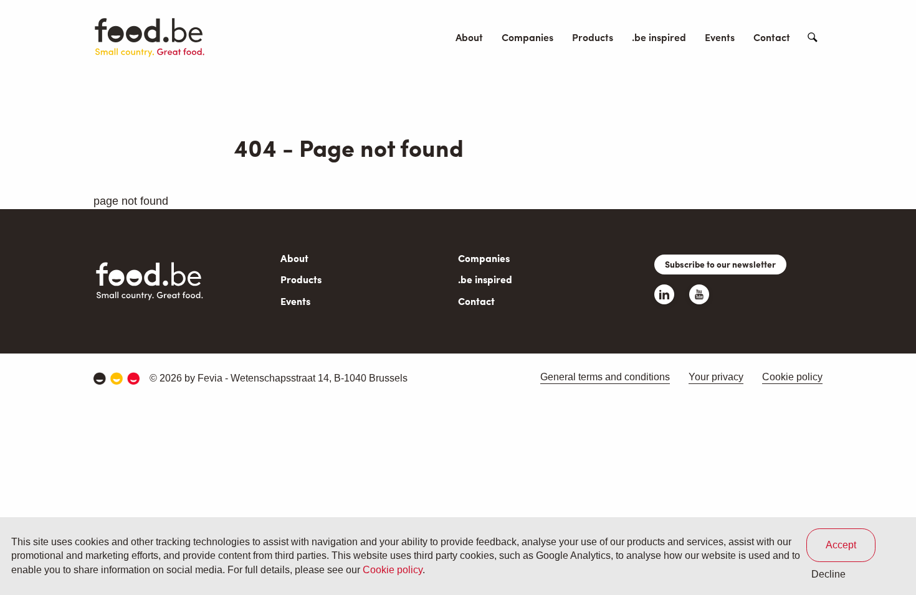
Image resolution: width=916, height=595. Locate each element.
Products (592, 37)
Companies (527, 37)
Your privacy (716, 377)
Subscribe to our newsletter (720, 264)
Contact (771, 37)
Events (720, 37)
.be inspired (659, 37)
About (469, 37)
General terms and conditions (605, 377)
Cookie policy (792, 377)
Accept (841, 545)
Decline (828, 574)
